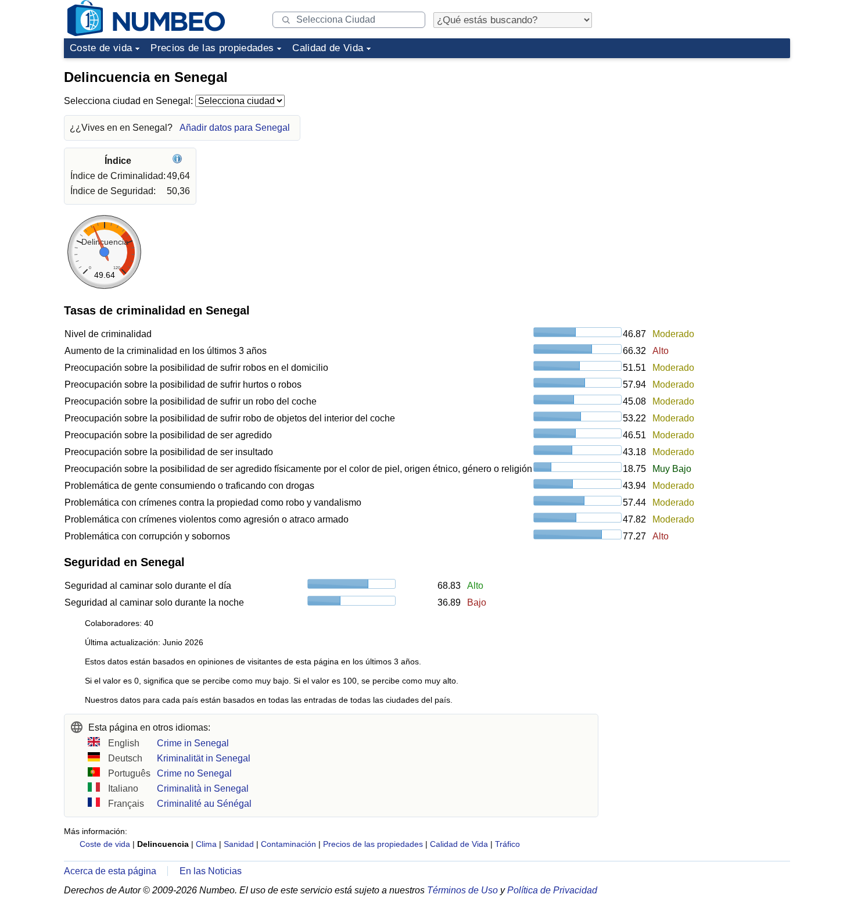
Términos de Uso (462, 890)
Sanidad (239, 844)
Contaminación (288, 844)
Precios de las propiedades (212, 47)
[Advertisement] (703, 136)
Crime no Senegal (194, 773)
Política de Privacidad (552, 890)
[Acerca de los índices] (179, 161)
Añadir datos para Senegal (235, 128)
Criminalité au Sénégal (204, 804)
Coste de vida (101, 47)
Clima (206, 844)
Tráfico (507, 844)
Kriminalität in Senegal (203, 758)
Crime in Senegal (193, 743)
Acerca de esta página (110, 871)
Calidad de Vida (327, 47)
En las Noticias (211, 871)
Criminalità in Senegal (203, 788)
